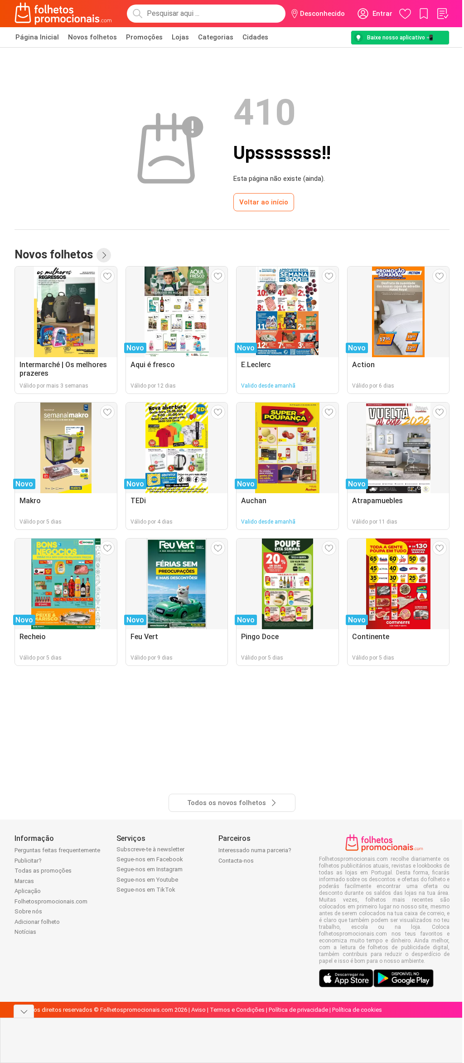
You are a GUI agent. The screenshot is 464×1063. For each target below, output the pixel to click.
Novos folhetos (92, 37)
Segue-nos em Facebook (149, 859)
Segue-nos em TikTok (145, 889)
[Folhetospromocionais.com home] (63, 13)
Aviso (198, 1009)
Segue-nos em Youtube (147, 879)
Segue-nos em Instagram (149, 869)
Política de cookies (357, 1009)
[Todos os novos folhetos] (104, 255)
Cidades (255, 37)
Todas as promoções (43, 870)
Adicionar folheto (37, 921)
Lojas (180, 37)
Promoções (144, 37)
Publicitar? (28, 860)
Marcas (24, 881)
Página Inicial (37, 37)
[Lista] (442, 13)
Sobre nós (28, 911)
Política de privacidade (298, 1009)
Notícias (25, 931)
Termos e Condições (237, 1009)
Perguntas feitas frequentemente (57, 850)
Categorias (215, 37)
